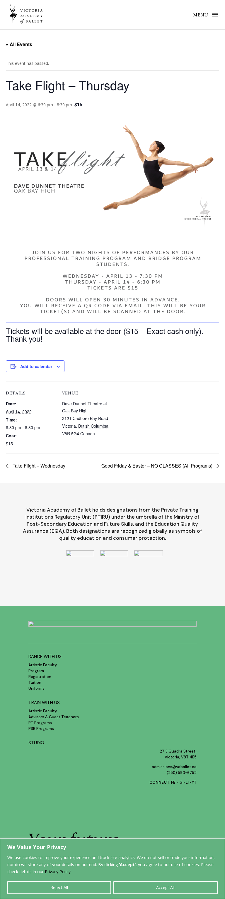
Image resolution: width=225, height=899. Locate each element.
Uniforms (36, 688)
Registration (39, 676)
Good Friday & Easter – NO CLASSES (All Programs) (157, 465)
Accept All (165, 887)
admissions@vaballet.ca (174, 766)
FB (173, 782)
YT (194, 782)
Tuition (34, 682)
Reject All (59, 887)
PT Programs (40, 722)
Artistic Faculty (42, 664)
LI (187, 782)
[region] (112, 868)
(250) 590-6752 (182, 772)
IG (181, 782)
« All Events (19, 44)
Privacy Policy (58, 871)
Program (36, 670)
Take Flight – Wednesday (38, 465)
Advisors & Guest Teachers (53, 716)
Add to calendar (36, 366)
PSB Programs (41, 728)
